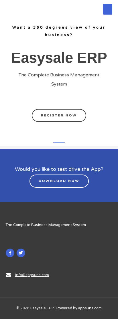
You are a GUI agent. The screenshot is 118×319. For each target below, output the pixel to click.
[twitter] (22, 253)
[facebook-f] (11, 253)
